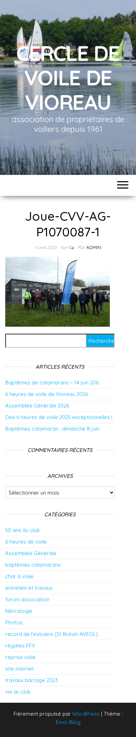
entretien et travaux (29, 587)
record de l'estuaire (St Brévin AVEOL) (51, 634)
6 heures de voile (26, 541)
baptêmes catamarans (33, 564)
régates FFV (20, 645)
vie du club (18, 691)
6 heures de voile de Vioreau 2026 (46, 394)
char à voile (19, 576)
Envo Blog (68, 722)
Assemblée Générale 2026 (37, 405)
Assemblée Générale (30, 553)
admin (93, 247)
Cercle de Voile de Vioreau (68, 77)
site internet (19, 668)
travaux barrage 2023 (31, 680)
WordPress (86, 713)
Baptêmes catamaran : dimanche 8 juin (52, 428)
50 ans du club (22, 530)
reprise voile (20, 657)
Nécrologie (18, 611)
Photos (14, 622)
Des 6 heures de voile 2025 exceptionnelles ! (58, 417)
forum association (27, 599)
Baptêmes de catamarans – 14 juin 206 (52, 382)
